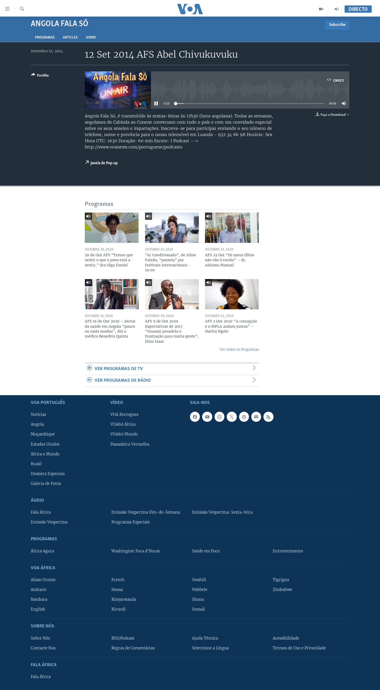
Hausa (117, 589)
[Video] (321, 9)
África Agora (42, 551)
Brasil (36, 463)
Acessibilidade (286, 638)
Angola (37, 424)
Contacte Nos (43, 648)
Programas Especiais (130, 522)
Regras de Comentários (133, 648)
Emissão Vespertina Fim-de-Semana (145, 512)
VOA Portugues (124, 414)
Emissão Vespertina (49, 522)
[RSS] (268, 417)
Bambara (39, 599)
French (118, 579)
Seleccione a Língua (210, 648)
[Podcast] (244, 417)
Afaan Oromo (43, 579)
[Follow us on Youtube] (207, 417)
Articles (70, 38)
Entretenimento (288, 551)
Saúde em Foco (206, 551)
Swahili (199, 579)
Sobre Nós (40, 638)
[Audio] (337, 9)
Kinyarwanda (123, 599)
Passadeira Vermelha (129, 444)
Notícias (38, 414)
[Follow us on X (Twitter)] (232, 417)
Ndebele (199, 589)
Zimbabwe (282, 589)
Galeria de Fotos (46, 483)
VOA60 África (122, 424)
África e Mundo (45, 454)
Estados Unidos (45, 444)
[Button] (40, 76)
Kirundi (118, 609)
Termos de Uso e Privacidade (299, 648)
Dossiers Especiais (48, 473)
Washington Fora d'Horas (135, 551)
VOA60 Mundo (124, 434)
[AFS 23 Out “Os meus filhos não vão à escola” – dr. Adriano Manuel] (232, 228)
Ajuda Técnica (205, 638)
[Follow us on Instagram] (219, 417)
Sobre (91, 38)
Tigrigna (281, 579)
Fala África (41, 512)
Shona (198, 599)
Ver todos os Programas (239, 349)
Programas (45, 38)
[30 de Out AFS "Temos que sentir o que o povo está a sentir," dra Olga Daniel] (112, 228)
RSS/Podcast (122, 638)
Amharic (39, 589)
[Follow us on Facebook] (195, 417)
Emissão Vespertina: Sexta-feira (222, 512)
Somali (198, 609)
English (38, 609)
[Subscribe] (256, 417)
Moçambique (43, 434)
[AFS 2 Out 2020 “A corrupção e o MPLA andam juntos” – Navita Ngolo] (232, 294)
